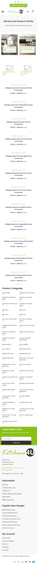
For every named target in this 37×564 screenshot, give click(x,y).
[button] (2, 11)
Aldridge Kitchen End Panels (18, 85)
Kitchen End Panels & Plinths (18, 25)
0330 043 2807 (8, 470)
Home (7, 25)
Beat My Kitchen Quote (18, 5)
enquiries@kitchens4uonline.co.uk (13, 468)
